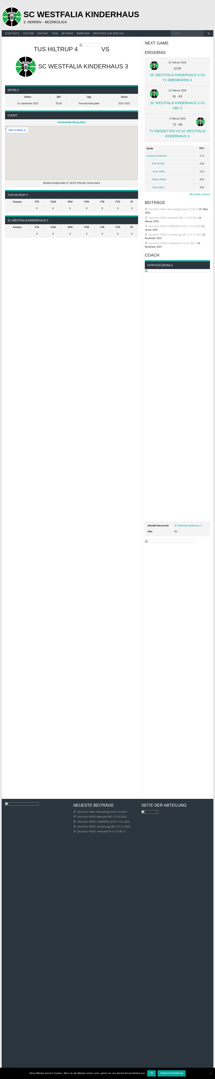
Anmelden (83, 33)
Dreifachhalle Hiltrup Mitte (71, 122)
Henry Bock (158, 187)
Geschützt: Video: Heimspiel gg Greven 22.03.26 (173, 209)
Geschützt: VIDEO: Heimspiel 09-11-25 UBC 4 (172, 243)
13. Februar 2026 (177, 90)
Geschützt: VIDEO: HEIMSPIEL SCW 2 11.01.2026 (174, 226)
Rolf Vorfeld (158, 164)
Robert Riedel (159, 179)
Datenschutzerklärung (171, 1073)
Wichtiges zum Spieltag (108, 33)
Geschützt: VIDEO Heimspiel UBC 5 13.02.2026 (173, 218)
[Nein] (210, 1073)
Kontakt (42, 33)
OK (151, 1073)
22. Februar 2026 (177, 62)
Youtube (28, 33)
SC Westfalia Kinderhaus (81, 14)
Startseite (12, 33)
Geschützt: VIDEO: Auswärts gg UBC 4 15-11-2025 (175, 235)
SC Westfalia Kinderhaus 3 (188, 526)
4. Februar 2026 (177, 119)
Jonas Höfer (158, 171)
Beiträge (67, 33)
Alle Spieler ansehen (199, 194)
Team (55, 33)
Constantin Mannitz (156, 156)
